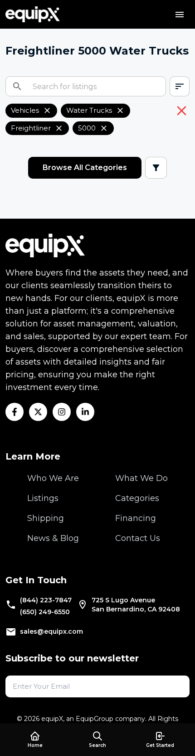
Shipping (45, 518)
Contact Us (137, 538)
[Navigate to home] (32, 14)
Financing (135, 518)
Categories (137, 498)
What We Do (141, 478)
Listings (42, 498)
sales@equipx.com (51, 631)
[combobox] (179, 86)
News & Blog (53, 538)
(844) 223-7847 (46, 600)
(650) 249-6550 (45, 612)
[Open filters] (156, 168)
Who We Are (53, 478)
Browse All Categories (85, 167)
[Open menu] (180, 15)
